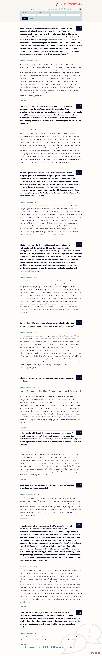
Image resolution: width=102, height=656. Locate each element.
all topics (66, 9)
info (76, 9)
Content (24, 12)
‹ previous (33, 647)
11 (57, 647)
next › (66, 647)
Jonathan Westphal (25, 60)
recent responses (53, 9)
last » (72, 647)
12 (60, 647)
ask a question (36, 9)
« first (25, 647)
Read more (24, 100)
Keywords (40, 12)
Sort (68, 12)
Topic (52, 12)
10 (54, 647)
